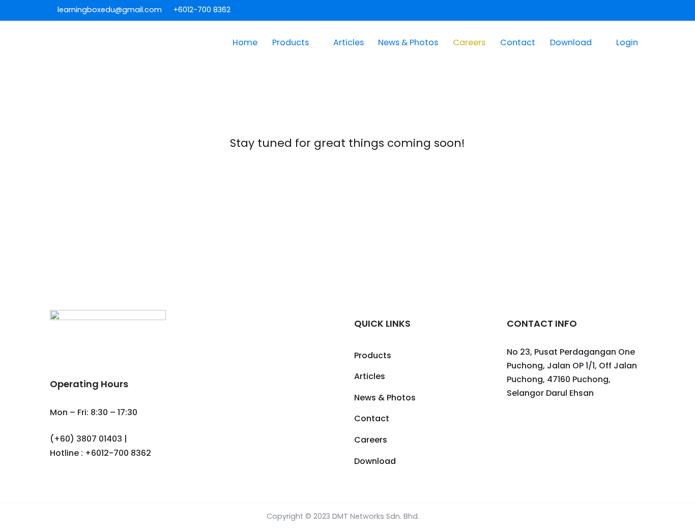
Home (245, 42)
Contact (517, 42)
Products (290, 42)
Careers (469, 42)
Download (571, 42)
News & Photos (408, 42)
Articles (348, 42)
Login (627, 42)
